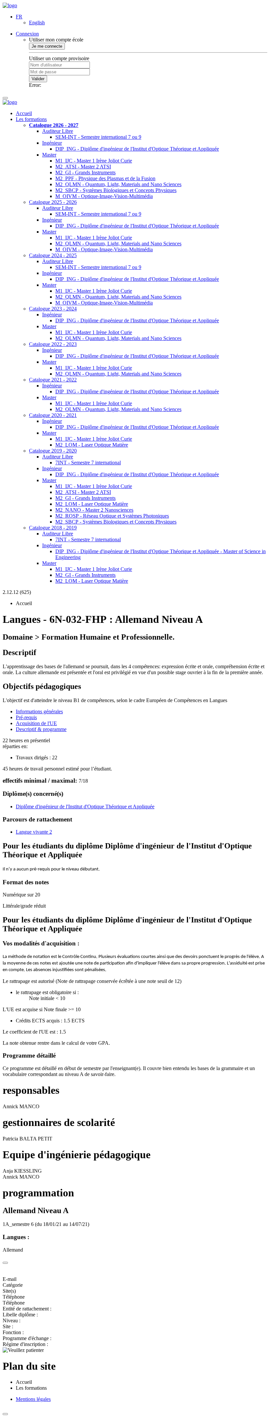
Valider (38, 78)
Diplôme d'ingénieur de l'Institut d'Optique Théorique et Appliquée (85, 806)
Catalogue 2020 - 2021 (53, 415)
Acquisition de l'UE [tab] (36, 723)
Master (49, 155)
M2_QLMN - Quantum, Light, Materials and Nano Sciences (118, 184)
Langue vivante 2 (34, 832)
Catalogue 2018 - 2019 (53, 527)
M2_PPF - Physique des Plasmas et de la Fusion (105, 178)
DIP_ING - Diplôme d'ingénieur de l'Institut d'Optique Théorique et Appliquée (137, 149)
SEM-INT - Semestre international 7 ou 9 (98, 137)
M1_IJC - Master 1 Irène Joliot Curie (93, 160)
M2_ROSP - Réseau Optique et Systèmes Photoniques (112, 516)
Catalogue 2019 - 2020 (53, 450)
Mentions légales (33, 1399)
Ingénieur (52, 143)
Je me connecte (47, 46)
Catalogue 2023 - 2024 (53, 308)
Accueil (24, 113)
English (37, 22)
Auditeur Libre (57, 131)
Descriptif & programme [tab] (41, 729)
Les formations (31, 119)
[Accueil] (10, 5)
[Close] (5, 1263)
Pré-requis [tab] (26, 717)
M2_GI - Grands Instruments (85, 172)
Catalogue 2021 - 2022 (53, 379)
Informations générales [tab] (39, 711)
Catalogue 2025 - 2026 (53, 202)
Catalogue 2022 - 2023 (53, 344)
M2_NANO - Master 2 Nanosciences (94, 510)
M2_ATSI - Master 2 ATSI (83, 166)
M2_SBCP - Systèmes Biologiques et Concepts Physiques (115, 190)
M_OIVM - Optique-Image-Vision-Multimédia (104, 196)
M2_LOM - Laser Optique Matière (91, 445)
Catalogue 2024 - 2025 (53, 255)
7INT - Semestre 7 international (88, 462)
